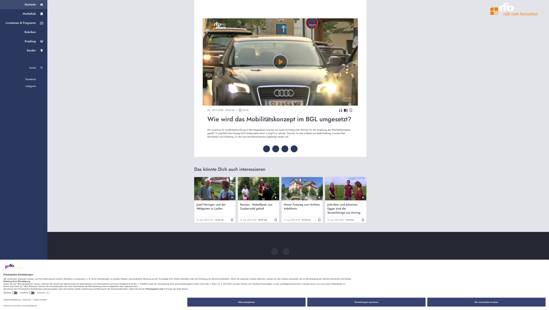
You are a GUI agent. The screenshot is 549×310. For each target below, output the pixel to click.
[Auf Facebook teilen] (266, 148)
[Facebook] (274, 251)
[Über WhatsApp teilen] (284, 148)
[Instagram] (286, 251)
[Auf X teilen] (275, 148)
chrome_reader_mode (346, 110)
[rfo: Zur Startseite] (514, 9)
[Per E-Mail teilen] (294, 148)
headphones (341, 110)
